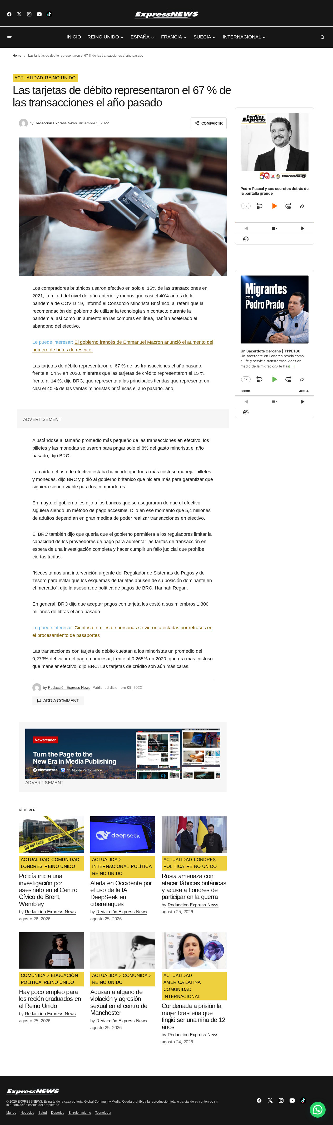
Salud (42, 1112)
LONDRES (31, 866)
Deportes (57, 1112)
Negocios (27, 1112)
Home (17, 55)
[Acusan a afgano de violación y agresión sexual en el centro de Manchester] (122, 950)
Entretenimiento (79, 1112)
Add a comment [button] (61, 700)
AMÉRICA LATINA (182, 982)
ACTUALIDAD (28, 78)
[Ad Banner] (122, 754)
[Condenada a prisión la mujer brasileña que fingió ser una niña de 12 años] (194, 950)
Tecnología (103, 1112)
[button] (9, 37)
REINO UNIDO (60, 78)
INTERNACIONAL (110, 866)
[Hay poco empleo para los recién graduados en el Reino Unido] (51, 950)
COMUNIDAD (65, 859)
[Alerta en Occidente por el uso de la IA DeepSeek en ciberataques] (122, 834)
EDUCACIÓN (64, 975)
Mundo (11, 1112)
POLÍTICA (141, 866)
